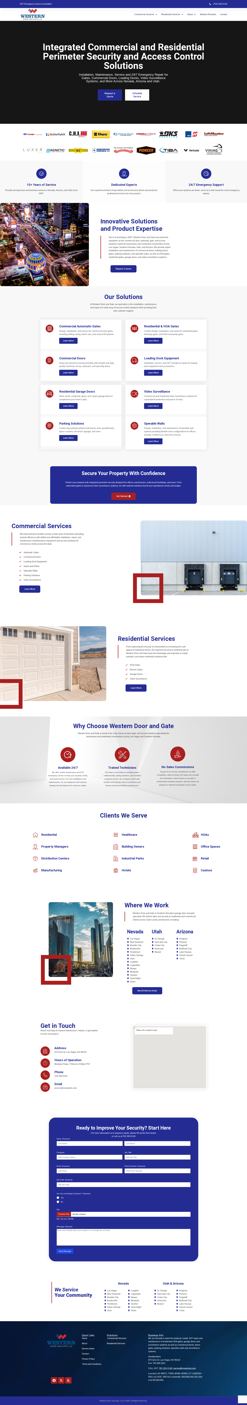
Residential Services (170, 14)
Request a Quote (110, 95)
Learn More (68, 340)
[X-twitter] (61, 1380)
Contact (223, 14)
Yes (62, 1198)
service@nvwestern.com (185, 1368)
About (190, 14)
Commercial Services (144, 14)
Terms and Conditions (91, 1364)
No (62, 1202)
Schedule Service (137, 95)
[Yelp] (68, 1380)
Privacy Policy (88, 1359)
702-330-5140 (165, 1368)
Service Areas (88, 1348)
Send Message (65, 1251)
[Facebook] (54, 1380)
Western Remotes (208, 14)
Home (84, 1338)
